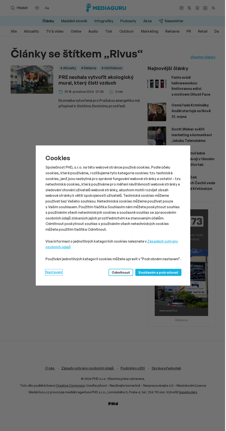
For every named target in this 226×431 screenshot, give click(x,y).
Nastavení (53, 272)
